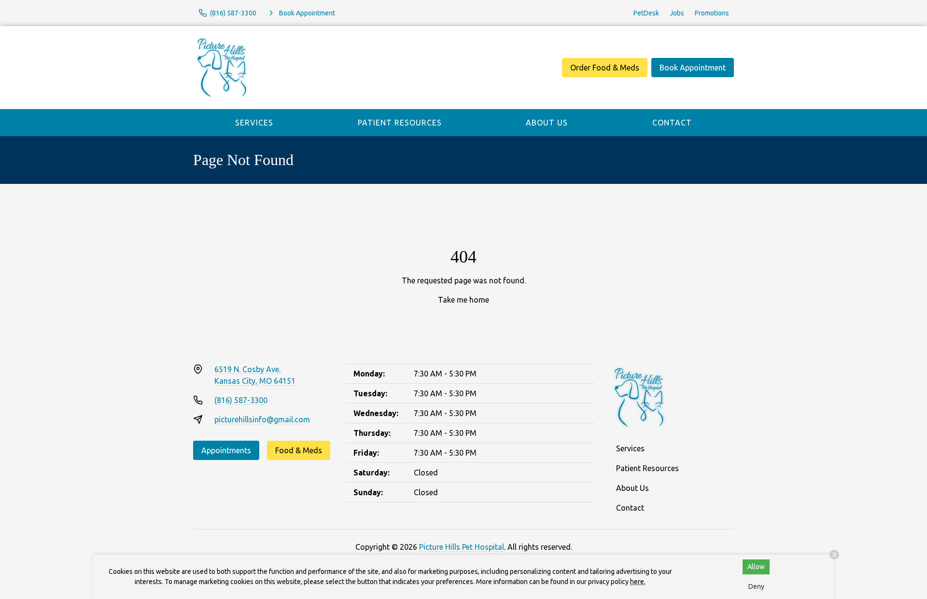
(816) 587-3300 (240, 400)
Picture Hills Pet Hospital (461, 547)
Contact (672, 122)
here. (638, 581)
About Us (547, 122)
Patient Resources (400, 122)
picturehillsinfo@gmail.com (262, 419)
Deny (756, 586)
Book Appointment (693, 67)
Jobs (677, 13)
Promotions (712, 13)
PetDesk (646, 13)
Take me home (463, 299)
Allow (756, 567)
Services (254, 122)
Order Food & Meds (604, 67)
